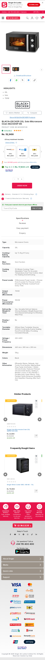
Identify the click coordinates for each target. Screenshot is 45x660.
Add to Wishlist (14, 113)
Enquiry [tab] (22, 233)
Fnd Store (36, 208)
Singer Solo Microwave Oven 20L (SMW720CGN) (18, 430)
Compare (33, 113)
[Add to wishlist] (36, 401)
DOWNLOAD (33, 5)
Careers (24, 12)
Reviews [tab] (22, 223)
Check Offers (10, 142)
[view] (36, 407)
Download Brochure (23, 75)
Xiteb (30, 656)
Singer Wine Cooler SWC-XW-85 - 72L (20, 484)
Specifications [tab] (22, 218)
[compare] (36, 404)
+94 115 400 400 (13, 12)
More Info (33, 162)
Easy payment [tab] (22, 228)
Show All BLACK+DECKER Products (22, 117)
